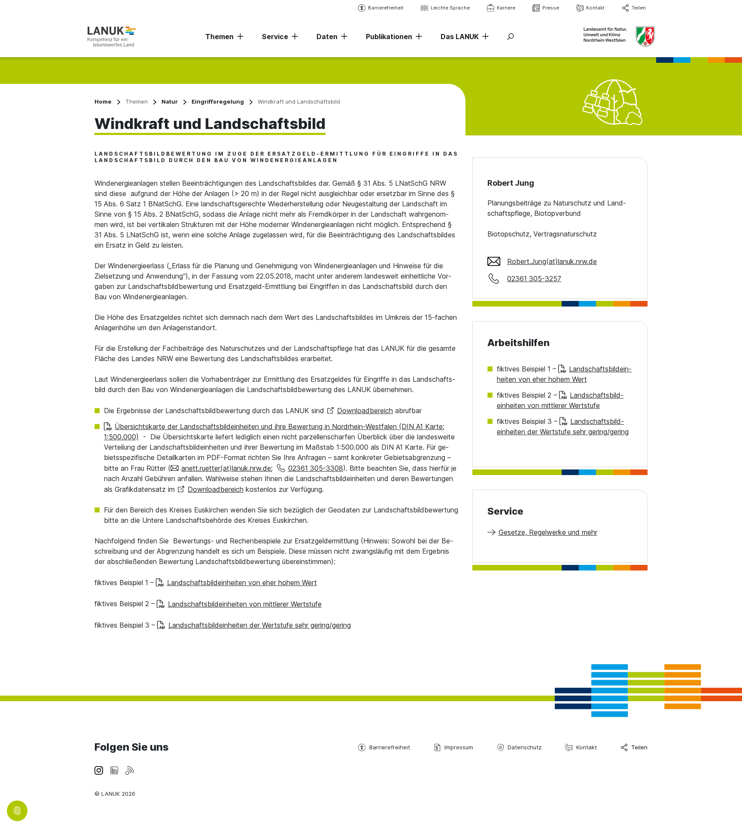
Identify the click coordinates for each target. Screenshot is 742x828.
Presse (550, 8)
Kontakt (595, 8)
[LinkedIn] (114, 770)
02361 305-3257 (534, 278)
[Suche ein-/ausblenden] (510, 36)
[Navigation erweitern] (239, 36)
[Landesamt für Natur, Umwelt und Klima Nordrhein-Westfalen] (112, 36)
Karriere (506, 8)
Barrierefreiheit (386, 8)
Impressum (458, 747)
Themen (219, 36)
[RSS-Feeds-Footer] (129, 770)
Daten (327, 36)
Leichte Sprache (450, 8)
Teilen (639, 8)
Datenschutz (524, 747)
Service (275, 36)
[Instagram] (98, 770)
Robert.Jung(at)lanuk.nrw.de (552, 261)
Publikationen (389, 36)
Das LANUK (460, 36)
